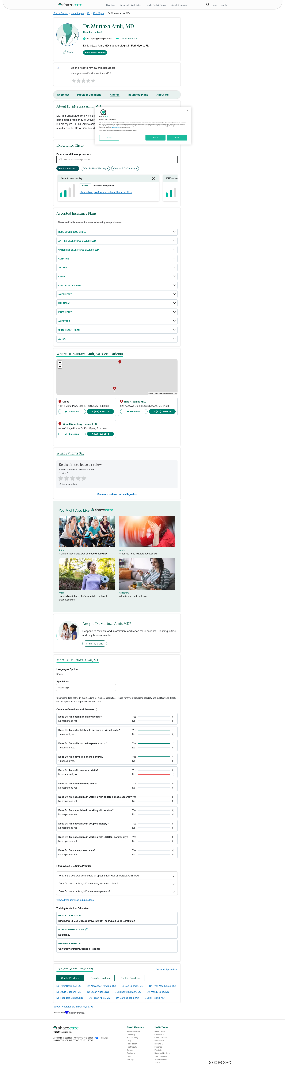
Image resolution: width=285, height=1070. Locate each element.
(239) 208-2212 (101, 411)
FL (88, 13)
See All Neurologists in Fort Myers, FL (73, 1006)
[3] (83, 80)
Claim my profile (94, 643)
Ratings (114, 94)
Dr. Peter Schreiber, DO (68, 986)
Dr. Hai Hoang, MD (155, 997)
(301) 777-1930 (163, 411)
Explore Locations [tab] (100, 978)
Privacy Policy (115, 127)
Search (208, 4)
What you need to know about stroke (138, 553)
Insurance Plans (138, 95)
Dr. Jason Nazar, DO (98, 992)
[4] (88, 80)
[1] (73, 80)
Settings (109, 137)
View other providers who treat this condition (106, 192)
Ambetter (64, 320)
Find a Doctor (60, 13)
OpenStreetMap (162, 393)
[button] (96, 709)
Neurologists (77, 13)
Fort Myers (98, 13)
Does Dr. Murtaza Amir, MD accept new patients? (84, 891)
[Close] (187, 110)
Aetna (61, 338)
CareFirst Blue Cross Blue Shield (78, 249)
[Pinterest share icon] (229, 1063)
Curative (63, 258)
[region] (143, 125)
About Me (162, 95)
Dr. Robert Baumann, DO (128, 992)
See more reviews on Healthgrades (117, 494)
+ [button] (60, 362)
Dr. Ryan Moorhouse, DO (162, 986)
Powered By (59, 1012)
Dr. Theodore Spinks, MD (69, 997)
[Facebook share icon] (211, 1063)
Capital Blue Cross (69, 285)
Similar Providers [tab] (70, 978)
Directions (73, 411)
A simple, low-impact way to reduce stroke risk (83, 553)
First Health (65, 312)
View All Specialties (167, 969)
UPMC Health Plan (69, 329)
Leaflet (150, 393)
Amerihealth (65, 294)
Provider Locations (89, 95)
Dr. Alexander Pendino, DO (101, 986)
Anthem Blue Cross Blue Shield (77, 240)
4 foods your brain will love (133, 596)
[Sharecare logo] (86, 1028)
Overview (63, 95)
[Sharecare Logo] (71, 4)
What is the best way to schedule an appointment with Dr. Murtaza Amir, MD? (99, 875)
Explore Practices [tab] (130, 978)
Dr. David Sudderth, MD (68, 992)
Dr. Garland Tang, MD (127, 997)
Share (70, 51)
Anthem (62, 267)
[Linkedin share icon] (220, 1063)
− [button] (60, 366)
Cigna (61, 276)
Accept (177, 137)
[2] (78, 80)
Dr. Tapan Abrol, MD (99, 997)
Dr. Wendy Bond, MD (158, 992)
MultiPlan (64, 303)
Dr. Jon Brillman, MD (132, 986)
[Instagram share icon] (215, 1063)
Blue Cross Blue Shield (72, 231)
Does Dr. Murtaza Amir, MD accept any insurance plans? (88, 883)
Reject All (155, 137)
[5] (93, 80)
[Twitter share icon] (224, 1063)
